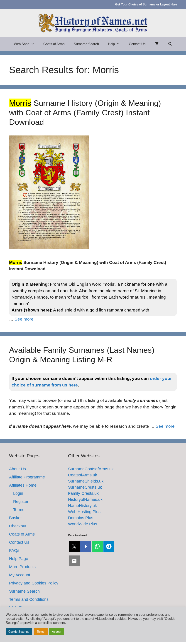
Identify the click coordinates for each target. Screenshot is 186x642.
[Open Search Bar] (169, 44)
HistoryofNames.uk (85, 499)
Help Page (18, 558)
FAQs (14, 550)
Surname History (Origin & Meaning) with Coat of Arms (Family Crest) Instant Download (85, 112)
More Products (22, 567)
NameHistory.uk (82, 505)
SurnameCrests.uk (85, 487)
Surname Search (86, 44)
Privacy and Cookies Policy (33, 583)
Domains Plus (80, 518)
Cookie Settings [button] (18, 631)
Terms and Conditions (29, 599)
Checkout (17, 526)
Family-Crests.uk (83, 493)
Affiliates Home (23, 485)
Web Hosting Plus (84, 511)
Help (111, 44)
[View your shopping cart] (156, 44)
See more (24, 319)
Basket (15, 518)
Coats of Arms (54, 44)
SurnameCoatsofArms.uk (91, 469)
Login (18, 493)
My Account (19, 575)
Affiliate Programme (27, 477)
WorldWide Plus (82, 524)
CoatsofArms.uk (82, 475)
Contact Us (137, 44)
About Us (17, 469)
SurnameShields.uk (85, 481)
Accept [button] (56, 631)
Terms (18, 509)
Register (20, 501)
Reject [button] (41, 631)
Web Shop (21, 44)
